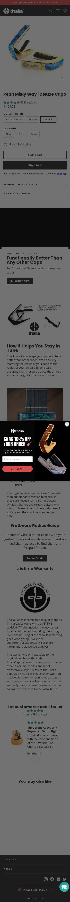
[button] (64, 887)
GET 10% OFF (17, 468)
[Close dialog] (67, 424)
